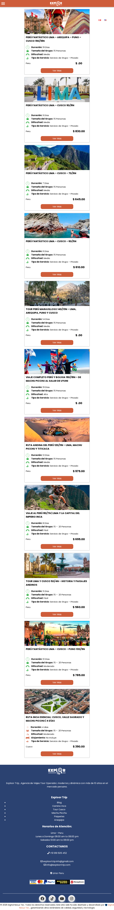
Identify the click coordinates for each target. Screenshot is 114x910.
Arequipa (59, 820)
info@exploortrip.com (58, 864)
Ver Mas (57, 70)
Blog (59, 802)
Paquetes (59, 816)
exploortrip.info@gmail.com (58, 861)
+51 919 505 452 (58, 853)
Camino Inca (59, 806)
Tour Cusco (59, 809)
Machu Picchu (59, 813)
